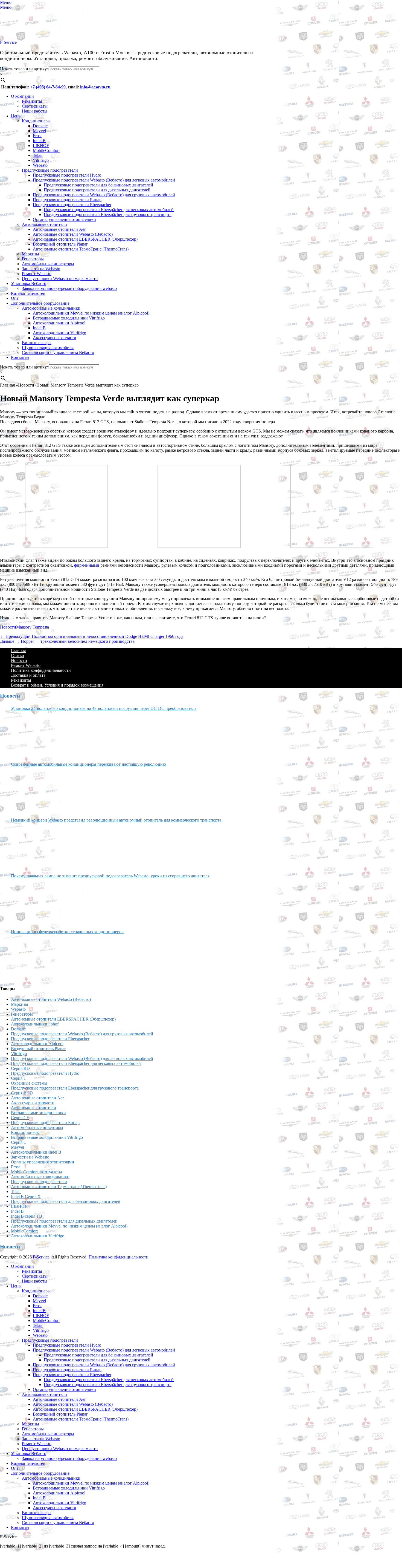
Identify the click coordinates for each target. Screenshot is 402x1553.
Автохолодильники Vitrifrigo (59, 332)
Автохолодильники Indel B (36, 1152)
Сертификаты (35, 106)
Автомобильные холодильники (51, 308)
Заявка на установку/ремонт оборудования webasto (69, 288)
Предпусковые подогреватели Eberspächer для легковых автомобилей (109, 209)
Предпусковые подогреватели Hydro (67, 175)
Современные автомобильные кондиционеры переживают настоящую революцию (88, 764)
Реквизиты (32, 101)
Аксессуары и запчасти (54, 337)
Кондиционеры (36, 121)
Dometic (40, 125)
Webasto (40, 165)
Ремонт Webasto (36, 273)
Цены (16, 116)
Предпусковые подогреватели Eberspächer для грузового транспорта (107, 214)
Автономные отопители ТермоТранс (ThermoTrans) (81, 249)
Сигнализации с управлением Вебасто (58, 352)
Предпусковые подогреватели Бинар (67, 199)
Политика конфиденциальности (41, 670)
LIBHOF (41, 145)
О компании (22, 96)
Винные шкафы (36, 342)
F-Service (8, 42)
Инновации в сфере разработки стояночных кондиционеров (67, 931)
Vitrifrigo (41, 160)
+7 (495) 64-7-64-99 (48, 87)
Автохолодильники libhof (35, 1024)
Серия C (19, 1142)
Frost (37, 135)
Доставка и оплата (28, 675)
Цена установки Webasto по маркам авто (60, 278)
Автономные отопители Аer (59, 229)
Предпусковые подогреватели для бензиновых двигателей (98, 185)
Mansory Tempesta (32, 627)
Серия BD (20, 1068)
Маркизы (30, 254)
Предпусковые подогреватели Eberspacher (72, 204)
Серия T (18, 1078)
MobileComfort (46, 150)
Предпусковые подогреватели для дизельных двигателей (97, 190)
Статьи (17, 655)
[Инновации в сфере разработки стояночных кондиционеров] (31, 957)
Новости (8, 627)
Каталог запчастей (28, 293)
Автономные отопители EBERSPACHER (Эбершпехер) (85, 239)
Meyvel (39, 130)
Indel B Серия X (26, 1196)
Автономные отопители (44, 224)
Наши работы (34, 111)
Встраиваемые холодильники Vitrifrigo (69, 318)
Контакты (20, 357)
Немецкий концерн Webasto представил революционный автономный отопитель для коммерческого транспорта (116, 820)
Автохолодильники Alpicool (59, 323)
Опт (15, 298)
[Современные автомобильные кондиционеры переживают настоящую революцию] (31, 790)
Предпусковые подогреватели (50, 170)
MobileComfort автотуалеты (36, 1171)
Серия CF (20, 1117)
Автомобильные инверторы (48, 263)
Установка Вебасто (28, 283)
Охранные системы (29, 1083)
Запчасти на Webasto (41, 268)
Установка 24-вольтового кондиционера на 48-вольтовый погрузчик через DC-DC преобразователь (103, 708)
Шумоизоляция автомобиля (48, 347)
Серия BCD (22, 1093)
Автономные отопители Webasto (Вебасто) (73, 234)
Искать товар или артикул (24, 69)
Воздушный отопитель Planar (60, 244)
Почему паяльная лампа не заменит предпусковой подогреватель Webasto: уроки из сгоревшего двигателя (110, 876)
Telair (38, 155)
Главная (18, 650)
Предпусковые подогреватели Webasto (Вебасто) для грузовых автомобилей (104, 194)
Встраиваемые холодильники (38, 1112)
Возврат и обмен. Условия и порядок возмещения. (57, 685)
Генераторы (33, 259)
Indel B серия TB (26, 1216)
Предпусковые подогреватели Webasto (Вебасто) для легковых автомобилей (104, 180)
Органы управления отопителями (64, 219)
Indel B (39, 140)
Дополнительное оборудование (40, 303)
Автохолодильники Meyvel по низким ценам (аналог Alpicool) (91, 313)
